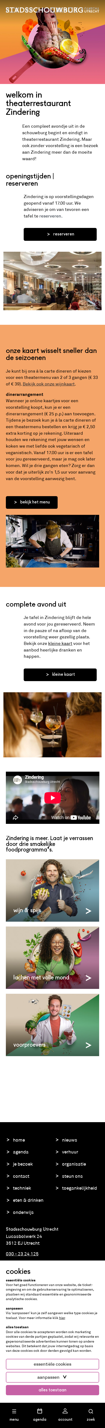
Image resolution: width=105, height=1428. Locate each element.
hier (62, 1318)
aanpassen (48, 1377)
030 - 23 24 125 (22, 1254)
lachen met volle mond (41, 978)
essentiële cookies (52, 1364)
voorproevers (29, 1045)
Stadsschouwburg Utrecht (52, 10)
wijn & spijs (27, 911)
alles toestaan (52, 1390)
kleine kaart (60, 643)
